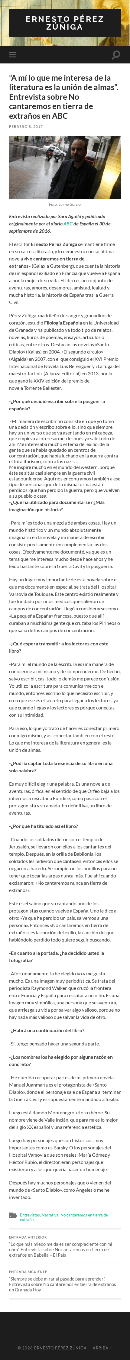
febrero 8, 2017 (26, 126)
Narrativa (50, 1215)
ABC (68, 223)
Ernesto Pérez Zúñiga (65, 22)
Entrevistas (30, 1215)
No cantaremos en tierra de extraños (64, 1217)
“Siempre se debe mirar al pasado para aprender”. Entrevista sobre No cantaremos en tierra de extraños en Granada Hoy (62, 1281)
